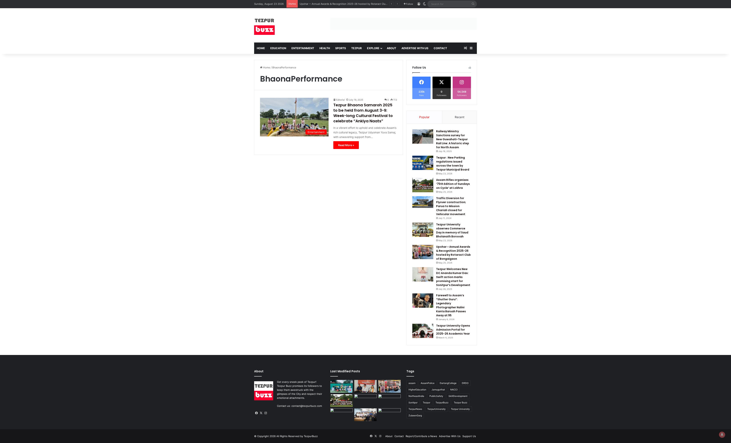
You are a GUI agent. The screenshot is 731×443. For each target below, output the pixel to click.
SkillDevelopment (457, 396)
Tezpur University (460, 409)
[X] (261, 413)
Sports (340, 48)
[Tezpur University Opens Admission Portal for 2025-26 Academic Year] (422, 331)
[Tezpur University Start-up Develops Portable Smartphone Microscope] (365, 414)
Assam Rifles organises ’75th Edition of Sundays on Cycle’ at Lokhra (453, 184)
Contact (440, 48)
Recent (459, 117)
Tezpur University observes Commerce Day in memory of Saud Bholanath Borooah (452, 230)
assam (412, 383)
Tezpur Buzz (460, 402)
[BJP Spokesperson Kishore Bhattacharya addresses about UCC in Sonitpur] (365, 386)
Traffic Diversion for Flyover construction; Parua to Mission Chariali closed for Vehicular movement (451, 206)
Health (324, 48)
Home (261, 48)
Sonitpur (413, 402)
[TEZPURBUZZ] (264, 25)
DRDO (465, 383)
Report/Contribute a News (421, 436)
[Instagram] (265, 413)
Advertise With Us (414, 48)
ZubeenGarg (415, 415)
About (391, 48)
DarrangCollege (448, 383)
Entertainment (302, 48)
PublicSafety (436, 396)
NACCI (453, 389)
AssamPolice (427, 383)
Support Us (469, 436)
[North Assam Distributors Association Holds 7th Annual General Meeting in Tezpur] (365, 400)
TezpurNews (415, 409)
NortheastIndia (416, 396)
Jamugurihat (438, 389)
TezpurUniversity (436, 409)
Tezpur (356, 48)
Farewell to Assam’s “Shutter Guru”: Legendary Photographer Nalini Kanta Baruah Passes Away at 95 (451, 305)
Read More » (346, 145)
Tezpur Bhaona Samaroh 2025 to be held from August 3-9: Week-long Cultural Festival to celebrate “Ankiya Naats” (363, 113)
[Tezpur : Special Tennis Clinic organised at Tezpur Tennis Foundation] (341, 386)
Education (278, 48)
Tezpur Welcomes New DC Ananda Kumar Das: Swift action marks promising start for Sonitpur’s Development (453, 277)
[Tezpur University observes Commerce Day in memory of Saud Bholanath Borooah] (422, 230)
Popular (424, 117)
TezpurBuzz (442, 402)
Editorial (340, 99)
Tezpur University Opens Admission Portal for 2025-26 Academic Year (453, 330)
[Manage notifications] (722, 435)
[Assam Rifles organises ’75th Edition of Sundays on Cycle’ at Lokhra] (422, 185)
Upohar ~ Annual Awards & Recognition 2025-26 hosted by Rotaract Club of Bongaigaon (453, 253)
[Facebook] (256, 413)
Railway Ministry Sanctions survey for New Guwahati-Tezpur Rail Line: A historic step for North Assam (452, 139)
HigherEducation (417, 389)
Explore (373, 48)
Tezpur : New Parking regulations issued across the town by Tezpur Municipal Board (452, 163)
